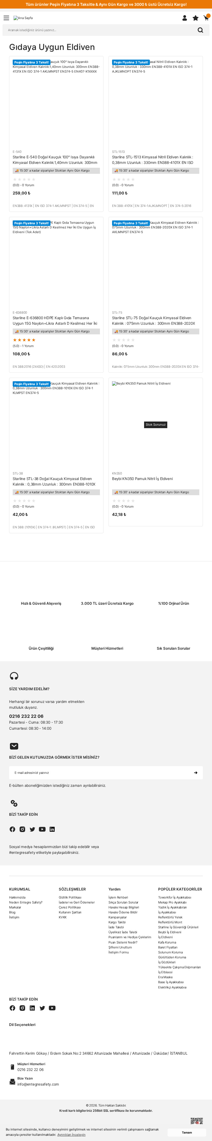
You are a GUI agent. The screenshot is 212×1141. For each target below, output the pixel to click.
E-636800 (20, 312)
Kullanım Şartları (70, 912)
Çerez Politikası (70, 907)
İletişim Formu (118, 952)
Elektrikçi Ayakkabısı (172, 987)
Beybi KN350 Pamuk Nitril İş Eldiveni (142, 478)
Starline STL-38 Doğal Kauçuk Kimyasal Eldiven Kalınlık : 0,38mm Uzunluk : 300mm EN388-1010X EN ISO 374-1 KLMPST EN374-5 (54, 482)
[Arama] (200, 30)
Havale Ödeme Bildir (122, 912)
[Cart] (206, 18)
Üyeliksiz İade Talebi (122, 932)
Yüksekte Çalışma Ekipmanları (179, 967)
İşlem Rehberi (118, 897)
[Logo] (23, 18)
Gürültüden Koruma (172, 957)
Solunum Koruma (170, 952)
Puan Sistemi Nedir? (122, 942)
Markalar (15, 907)
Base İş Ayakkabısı (171, 982)
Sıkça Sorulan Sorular (123, 902)
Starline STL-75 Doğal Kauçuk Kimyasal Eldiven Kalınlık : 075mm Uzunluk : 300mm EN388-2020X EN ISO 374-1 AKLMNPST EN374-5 (153, 321)
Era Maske (165, 977)
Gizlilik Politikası (70, 897)
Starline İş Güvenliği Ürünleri (178, 927)
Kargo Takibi (117, 922)
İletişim (14, 917)
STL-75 (117, 312)
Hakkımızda (17, 897)
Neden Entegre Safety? (26, 902)
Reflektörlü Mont (170, 922)
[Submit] (196, 772)
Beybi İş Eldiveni (169, 932)
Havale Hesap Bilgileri (123, 907)
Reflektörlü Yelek (170, 917)
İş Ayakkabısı (167, 912)
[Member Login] (184, 18)
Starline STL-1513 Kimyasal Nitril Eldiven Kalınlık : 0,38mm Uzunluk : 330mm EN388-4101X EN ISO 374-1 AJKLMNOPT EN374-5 (152, 160)
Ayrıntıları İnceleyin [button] (71, 1135)
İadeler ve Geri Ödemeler (77, 902)
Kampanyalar (117, 917)
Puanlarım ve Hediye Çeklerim (129, 937)
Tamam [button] (187, 1132)
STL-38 (18, 473)
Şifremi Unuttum (120, 947)
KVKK (63, 917)
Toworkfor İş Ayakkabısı (174, 897)
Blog (12, 912)
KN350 (117, 473)
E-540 (17, 152)
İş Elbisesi (165, 972)
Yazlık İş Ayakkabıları (172, 907)
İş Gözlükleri (167, 962)
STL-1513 (118, 152)
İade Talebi (116, 927)
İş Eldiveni (165, 937)
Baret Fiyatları (167, 947)
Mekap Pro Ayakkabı (172, 902)
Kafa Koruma (167, 942)
